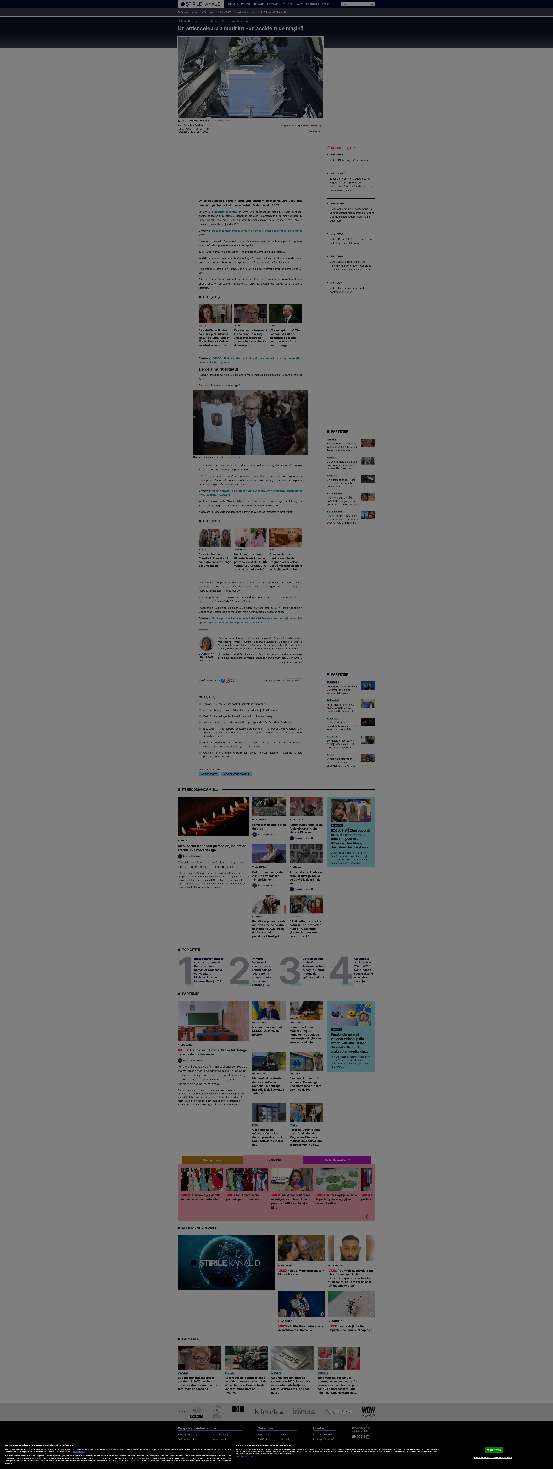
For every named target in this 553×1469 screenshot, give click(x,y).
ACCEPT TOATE (494, 1450)
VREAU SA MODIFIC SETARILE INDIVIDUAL (493, 1457)
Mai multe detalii (79, 1452)
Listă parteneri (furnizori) (245, 1456)
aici (187, 1458)
